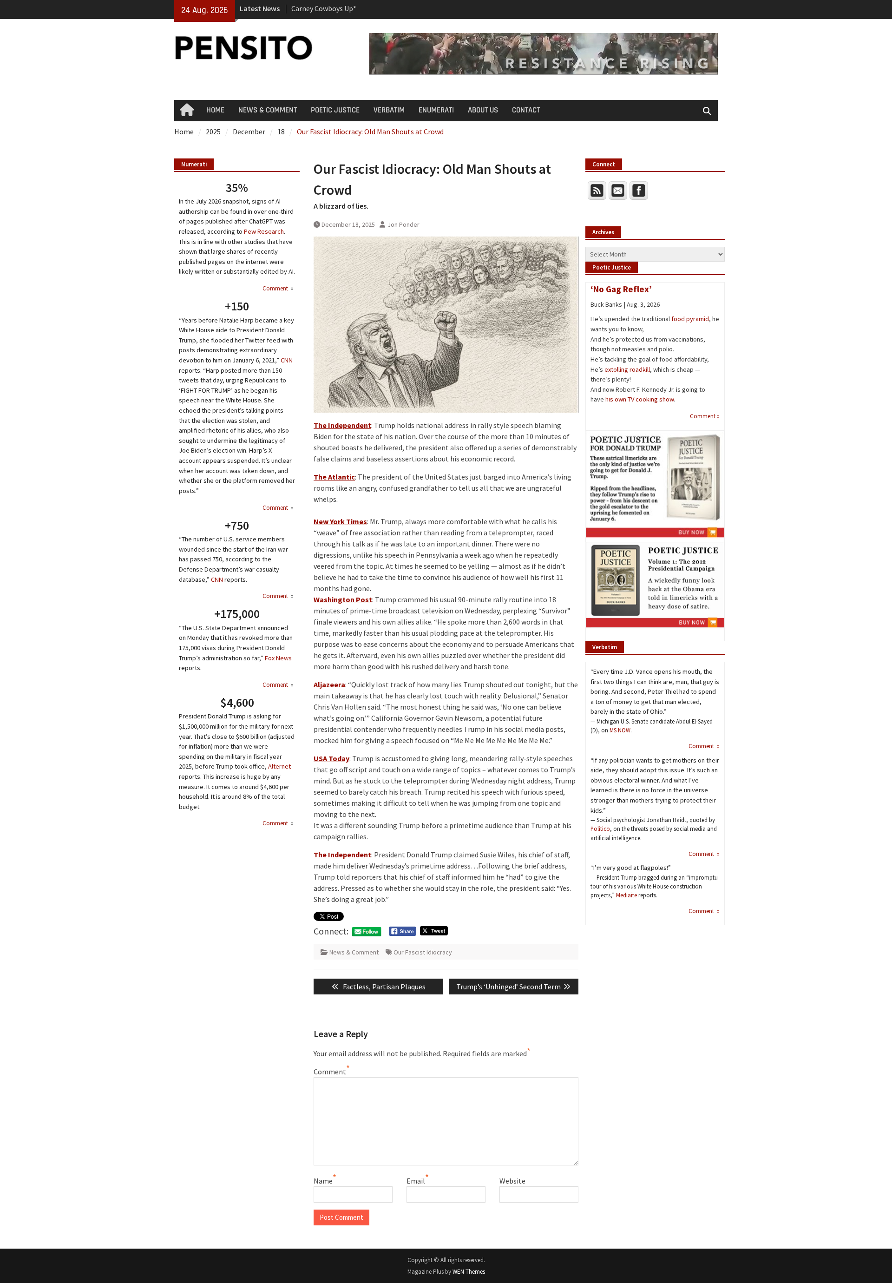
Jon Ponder (403, 224)
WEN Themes (469, 1272)
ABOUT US (483, 110)
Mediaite (626, 895)
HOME (215, 110)
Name (323, 1180)
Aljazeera (329, 684)
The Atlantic (334, 476)
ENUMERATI (436, 110)
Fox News (278, 658)
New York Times (340, 521)
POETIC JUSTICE (335, 110)
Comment (330, 1071)
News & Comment (354, 952)
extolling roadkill (627, 369)
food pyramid (690, 319)
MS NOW (620, 730)
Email (416, 1180)
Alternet (279, 766)
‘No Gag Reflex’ (621, 289)
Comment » (705, 416)
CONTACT (526, 110)
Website (512, 1180)
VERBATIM (389, 110)
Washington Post (343, 599)
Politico (600, 828)
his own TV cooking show (639, 399)
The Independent (342, 425)
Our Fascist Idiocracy (423, 952)
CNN (287, 360)
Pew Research (264, 231)
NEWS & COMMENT (267, 110)
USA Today (331, 758)
